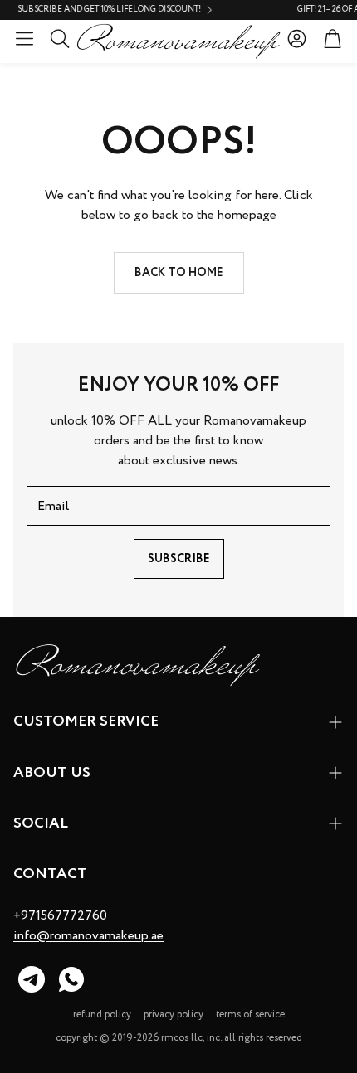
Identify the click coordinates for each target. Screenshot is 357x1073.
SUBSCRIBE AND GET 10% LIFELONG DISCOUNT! (96, 10)
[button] (24, 38)
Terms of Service (250, 1014)
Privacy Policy (173, 1014)
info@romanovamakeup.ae (88, 935)
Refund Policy (102, 1014)
